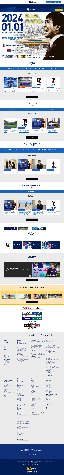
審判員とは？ (18, 382)
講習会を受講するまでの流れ (20, 392)
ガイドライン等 (19, 405)
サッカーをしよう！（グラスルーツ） (8, 380)
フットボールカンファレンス (20, 395)
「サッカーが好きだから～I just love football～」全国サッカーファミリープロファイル (9, 392)
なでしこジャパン (6, 350)
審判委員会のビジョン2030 (20, 381)
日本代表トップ (5, 340)
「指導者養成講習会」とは (20, 391)
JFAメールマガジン (48, 409)
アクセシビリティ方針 (15, 461)
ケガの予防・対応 (19, 414)
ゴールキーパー (19, 401)
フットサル (47, 398)
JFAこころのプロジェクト (34, 400)
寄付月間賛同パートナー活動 (34, 408)
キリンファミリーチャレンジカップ (8, 385)
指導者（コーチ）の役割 (20, 390)
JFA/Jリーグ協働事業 (48, 395)
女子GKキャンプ (33, 385)
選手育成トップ (33, 380)
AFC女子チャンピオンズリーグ (50, 352)
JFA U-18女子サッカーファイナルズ (50, 344)
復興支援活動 (32, 405)
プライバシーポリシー (54, 461)
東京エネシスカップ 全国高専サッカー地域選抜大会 (23, 359)
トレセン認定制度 (33, 382)
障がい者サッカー (6, 390)
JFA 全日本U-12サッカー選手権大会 (35, 357)
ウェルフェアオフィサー (20, 430)
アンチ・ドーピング (19, 411)
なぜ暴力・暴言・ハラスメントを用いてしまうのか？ (23, 423)
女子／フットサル (6, 358)
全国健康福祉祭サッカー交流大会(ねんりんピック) (52, 359)
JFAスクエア (5, 387)
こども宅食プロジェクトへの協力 (35, 406)
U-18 (39, 68)
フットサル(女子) (25, 151)
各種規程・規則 (48, 384)
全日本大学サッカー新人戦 (20, 354)
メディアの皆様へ (30, 464)
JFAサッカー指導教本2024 (20, 396)
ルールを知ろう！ (48, 372)
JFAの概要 (47, 382)
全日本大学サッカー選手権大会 (20, 352)
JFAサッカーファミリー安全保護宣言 (35, 398)
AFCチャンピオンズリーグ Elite (21, 345)
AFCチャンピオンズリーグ (20, 344)
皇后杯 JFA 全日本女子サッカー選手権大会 (51, 341)
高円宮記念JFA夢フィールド (34, 392)
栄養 (17, 413)
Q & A (46, 407)
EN (62, 2)
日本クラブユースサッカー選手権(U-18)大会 (36, 347)
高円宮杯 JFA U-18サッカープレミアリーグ (36, 342)
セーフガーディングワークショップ (21, 433)
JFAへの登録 (49, 2)
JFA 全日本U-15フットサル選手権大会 (50, 365)
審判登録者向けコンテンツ (20, 385)
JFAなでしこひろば (6, 383)
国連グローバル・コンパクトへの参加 (36, 407)
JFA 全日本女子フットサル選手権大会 (50, 362)
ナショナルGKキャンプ (34, 384)
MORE (32, 97)
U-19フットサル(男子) (41, 149)
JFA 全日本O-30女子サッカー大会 (50, 342)
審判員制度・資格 (19, 383)
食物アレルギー (19, 412)
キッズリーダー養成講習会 (7, 388)
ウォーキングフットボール (7, 386)
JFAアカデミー (33, 390)
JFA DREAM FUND (48, 392)
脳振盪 (17, 407)
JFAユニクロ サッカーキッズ (7, 382)
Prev (1, 36)
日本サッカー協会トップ (49, 380)
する (4, 378)
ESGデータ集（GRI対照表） (49, 387)
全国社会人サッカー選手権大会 (20, 349)
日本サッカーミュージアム (49, 375)
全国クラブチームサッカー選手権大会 (21, 348)
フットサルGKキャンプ (34, 387)
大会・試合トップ (19, 340)
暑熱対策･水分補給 (19, 408)
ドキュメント (47, 400)
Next (63, 36)
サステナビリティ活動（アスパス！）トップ (36, 395)
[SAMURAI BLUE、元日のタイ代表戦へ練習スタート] (32, 12)
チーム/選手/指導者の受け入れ (35, 414)
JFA (32, 378)
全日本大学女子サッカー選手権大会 (50, 343)
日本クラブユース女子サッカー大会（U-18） (51, 351)
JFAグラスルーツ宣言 (6, 381)
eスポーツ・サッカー (6, 362)
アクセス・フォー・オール (49, 390)
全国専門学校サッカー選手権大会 (21, 360)
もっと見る (32, 301)
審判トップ (18, 380)
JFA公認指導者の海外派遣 (20, 403)
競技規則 (18, 386)
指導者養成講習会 (19, 393)
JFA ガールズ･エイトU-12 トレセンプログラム (37, 386)
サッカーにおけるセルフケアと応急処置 (22, 415)
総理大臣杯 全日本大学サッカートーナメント (22, 353)
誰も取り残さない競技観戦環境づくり (36, 396)
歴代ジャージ (5, 364)
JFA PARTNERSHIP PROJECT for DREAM (22, 440)
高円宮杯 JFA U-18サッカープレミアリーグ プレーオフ (38, 343)
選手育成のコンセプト (34, 381)
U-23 (4, 343)
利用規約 (21, 461)
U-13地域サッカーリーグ (34, 352)
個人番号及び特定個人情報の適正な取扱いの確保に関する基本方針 (40, 461)
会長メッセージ (48, 381)
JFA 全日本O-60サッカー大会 (49, 357)
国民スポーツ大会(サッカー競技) (21, 346)
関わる (18, 378)
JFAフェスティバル (6, 391)
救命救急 (18, 409)
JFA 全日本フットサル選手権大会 (50, 361)
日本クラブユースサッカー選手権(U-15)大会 (36, 353)
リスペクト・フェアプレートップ (21, 418)
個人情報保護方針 (26, 461)
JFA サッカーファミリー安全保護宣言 (21, 419)
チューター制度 (19, 400)
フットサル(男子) (8, 149)
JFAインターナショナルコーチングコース (22, 404)
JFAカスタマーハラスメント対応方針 (32, 462)
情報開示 (47, 386)
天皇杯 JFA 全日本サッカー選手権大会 (21, 343)
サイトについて (8, 461)
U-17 (43, 68)
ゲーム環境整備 (33, 389)
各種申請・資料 (19, 399)
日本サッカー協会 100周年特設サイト (50, 389)
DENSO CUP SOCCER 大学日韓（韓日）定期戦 (23, 356)
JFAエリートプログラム (34, 383)
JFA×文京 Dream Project (49, 391)
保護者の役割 (18, 425)
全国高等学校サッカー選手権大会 (35, 344)
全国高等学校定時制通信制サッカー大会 (36, 346)
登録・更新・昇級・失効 (20, 398)
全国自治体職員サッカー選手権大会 (21, 350)
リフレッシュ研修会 (19, 394)
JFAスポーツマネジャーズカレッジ (35, 402)
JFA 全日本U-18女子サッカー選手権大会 (51, 345)
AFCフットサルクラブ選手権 (49, 369)
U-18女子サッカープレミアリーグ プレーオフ (51, 346)
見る (17, 338)
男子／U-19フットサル (6, 356)
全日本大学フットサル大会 (49, 364)
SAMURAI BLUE (6, 342)
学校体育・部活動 (6, 389)
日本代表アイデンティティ (7, 363)
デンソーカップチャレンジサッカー (21, 355)
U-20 (27, 109)
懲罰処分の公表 (19, 436)
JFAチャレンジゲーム (6, 384)
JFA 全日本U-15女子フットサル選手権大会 (51, 366)
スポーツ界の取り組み (19, 429)
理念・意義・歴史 (19, 397)
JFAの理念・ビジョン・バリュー (32, 454)
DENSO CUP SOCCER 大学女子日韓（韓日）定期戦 (23, 357)
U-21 (26, 68)
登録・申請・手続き (48, 385)
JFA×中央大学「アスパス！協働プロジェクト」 (37, 399)
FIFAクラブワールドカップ (20, 361)
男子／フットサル (6, 355)
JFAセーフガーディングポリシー (21, 420)
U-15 (51, 68)
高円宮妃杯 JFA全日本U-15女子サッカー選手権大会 (52, 347)
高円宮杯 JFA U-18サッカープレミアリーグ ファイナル (38, 341)
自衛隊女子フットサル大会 (49, 363)
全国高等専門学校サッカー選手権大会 (21, 358)
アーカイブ (24, 464)
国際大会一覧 (18, 341)
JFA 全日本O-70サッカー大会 (49, 358)
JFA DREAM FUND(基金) (20, 439)
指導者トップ (18, 389)
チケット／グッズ (48, 403)
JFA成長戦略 (47, 383)
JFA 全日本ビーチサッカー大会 (50, 371)
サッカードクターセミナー (20, 410)
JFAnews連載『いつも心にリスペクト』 (22, 426)
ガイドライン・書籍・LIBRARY (21, 416)
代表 (4, 338)
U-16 (47, 68)
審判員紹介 (18, 384)
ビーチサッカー (31, 191)
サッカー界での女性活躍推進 (34, 397)
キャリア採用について (37, 464)
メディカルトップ (19, 406)
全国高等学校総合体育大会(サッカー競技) (36, 345)
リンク (46, 408)
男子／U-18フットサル (6, 357)
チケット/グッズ (57, 2)
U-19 (35, 68)
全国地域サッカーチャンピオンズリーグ (22, 347)
